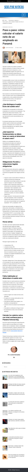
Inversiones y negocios (7, 27)
